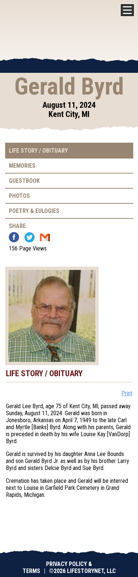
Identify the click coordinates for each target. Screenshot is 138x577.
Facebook (14, 237)
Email (45, 237)
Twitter (29, 237)
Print (126, 393)
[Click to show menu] (127, 10)
